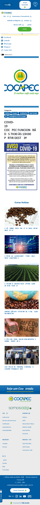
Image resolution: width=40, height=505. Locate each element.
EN (35, 6)
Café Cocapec (26, 447)
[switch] (2, 54)
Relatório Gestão (26, 427)
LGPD (23, 420)
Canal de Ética (26, 430)
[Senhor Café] (29, 496)
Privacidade (5, 470)
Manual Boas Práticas (28, 424)
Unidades (4, 443)
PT (35, 4)
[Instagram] (16, 496)
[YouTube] (24, 496)
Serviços (4, 447)
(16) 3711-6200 (19, 482)
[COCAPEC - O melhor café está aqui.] (6, 13)
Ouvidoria (25, 433)
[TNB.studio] (20, 503)
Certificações (5, 424)
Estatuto (24, 417)
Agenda (4, 460)
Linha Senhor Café (27, 450)
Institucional (5, 417)
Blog (3, 466)
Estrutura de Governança (9, 420)
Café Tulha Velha (26, 443)
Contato (4, 463)
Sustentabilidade (6, 430)
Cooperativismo (6, 427)
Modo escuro (8, 54)
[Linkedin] (21, 496)
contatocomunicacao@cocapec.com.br (20, 485)
